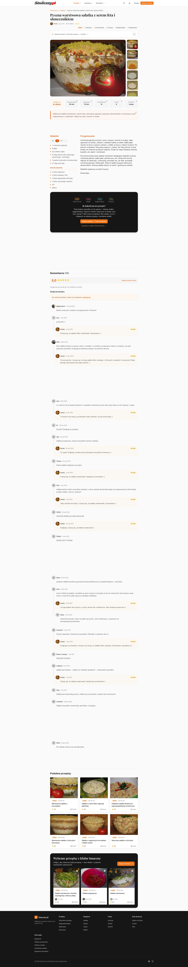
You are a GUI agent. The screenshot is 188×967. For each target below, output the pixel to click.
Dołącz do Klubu (147, 3)
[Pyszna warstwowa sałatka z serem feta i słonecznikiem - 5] (132, 85)
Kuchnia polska (99, 27)
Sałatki (80, 27)
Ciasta (85, 926)
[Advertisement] (94, 127)
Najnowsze (62, 926)
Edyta (58, 577)
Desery (85, 923)
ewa (57, 401)
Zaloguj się (86, 297)
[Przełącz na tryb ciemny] (130, 3)
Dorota (55, 23)
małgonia (59, 666)
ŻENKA (58, 536)
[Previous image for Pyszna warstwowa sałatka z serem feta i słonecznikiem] (53, 68)
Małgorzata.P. (61, 306)
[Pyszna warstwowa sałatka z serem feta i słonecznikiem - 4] (132, 75)
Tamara (58, 461)
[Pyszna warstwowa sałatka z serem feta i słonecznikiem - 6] (132, 95)
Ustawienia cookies (40, 948)
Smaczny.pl (54, 10)
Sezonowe (62, 930)
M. (57, 425)
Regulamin (37, 939)
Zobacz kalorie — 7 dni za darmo (94, 221)
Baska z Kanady (61, 654)
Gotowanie (89, 27)
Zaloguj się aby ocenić (129, 280)
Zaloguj (136, 3)
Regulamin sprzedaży (41, 951)
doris (58, 589)
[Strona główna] (45, 3)
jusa (57, 318)
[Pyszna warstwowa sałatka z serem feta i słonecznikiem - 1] (132, 44)
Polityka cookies (39, 945)
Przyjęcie (110, 27)
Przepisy (62, 10)
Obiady (85, 920)
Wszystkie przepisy (65, 920)
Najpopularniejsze (64, 923)
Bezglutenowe (133, 27)
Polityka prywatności (41, 942)
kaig (57, 690)
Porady (110, 923)
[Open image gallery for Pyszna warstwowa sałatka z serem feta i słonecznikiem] (123, 42)
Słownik (110, 926)
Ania (57, 485)
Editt (57, 342)
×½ (53, 141)
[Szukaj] (124, 3)
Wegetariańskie (121, 27)
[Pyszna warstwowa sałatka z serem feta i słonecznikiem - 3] (132, 65)
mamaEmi (59, 701)
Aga (57, 437)
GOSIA (58, 512)
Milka (58, 743)
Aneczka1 (59, 630)
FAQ (133, 926)
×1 (57, 141)
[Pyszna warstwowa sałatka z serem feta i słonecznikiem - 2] (132, 54)
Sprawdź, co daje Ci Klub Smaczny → (94, 226)
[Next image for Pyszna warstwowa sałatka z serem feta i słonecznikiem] (123, 68)
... (65, 141)
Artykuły (110, 920)
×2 (61, 141)
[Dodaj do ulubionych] (134, 34)
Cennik (134, 923)
